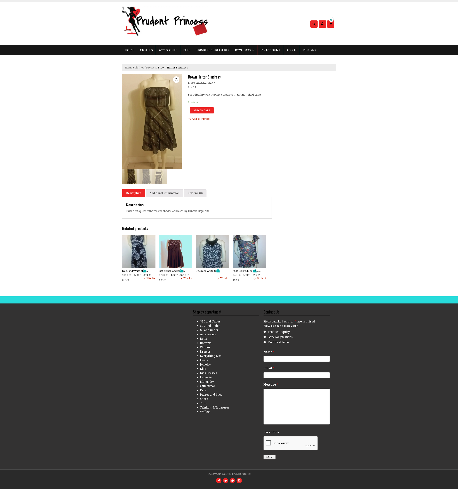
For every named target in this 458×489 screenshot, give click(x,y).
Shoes (204, 399)
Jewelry (205, 364)
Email (269, 368)
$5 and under (209, 330)
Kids (203, 369)
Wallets (205, 412)
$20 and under (210, 325)
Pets (186, 50)
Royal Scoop (244, 50)
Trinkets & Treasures (212, 50)
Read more (218, 270)
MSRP (191, 83)
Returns (309, 50)
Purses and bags (211, 394)
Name (269, 352)
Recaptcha (271, 432)
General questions (280, 337)
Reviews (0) (195, 193)
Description (133, 193)
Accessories (168, 50)
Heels (204, 360)
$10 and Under (210, 321)
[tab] (133, 193)
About (291, 50)
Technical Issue (278, 342)
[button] (198, 118)
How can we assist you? (281, 325)
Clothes (146, 50)
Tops (203, 403)
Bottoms (205, 343)
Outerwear (207, 386)
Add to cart (201, 110)
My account (270, 50)
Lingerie (206, 377)
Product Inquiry (279, 332)
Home (129, 50)
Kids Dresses (208, 373)
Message (271, 384)
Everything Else (210, 356)
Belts (203, 338)
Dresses (151, 67)
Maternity (207, 381)
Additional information (164, 193)
